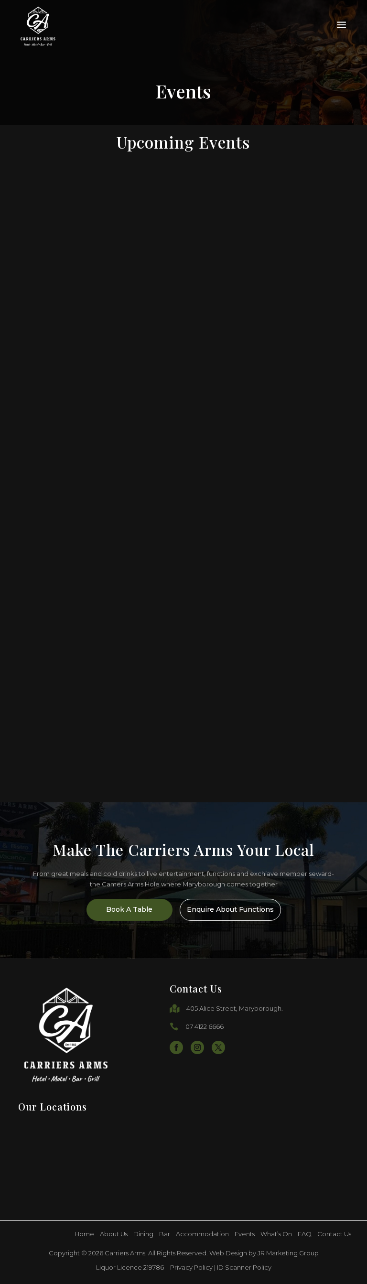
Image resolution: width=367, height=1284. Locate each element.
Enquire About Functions (230, 909)
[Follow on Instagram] (197, 1047)
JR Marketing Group (288, 1253)
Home (84, 1234)
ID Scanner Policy (244, 1267)
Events (245, 1234)
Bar (164, 1234)
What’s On (276, 1234)
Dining (143, 1234)
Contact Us (334, 1234)
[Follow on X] (218, 1047)
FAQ (305, 1234)
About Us (114, 1234)
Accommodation (202, 1234)
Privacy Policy (191, 1267)
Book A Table (129, 909)
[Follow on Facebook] (176, 1047)
